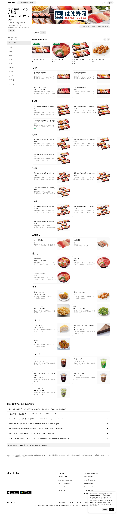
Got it (111, 509)
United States (12, 445)
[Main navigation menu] (4, 3)
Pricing (79, 502)
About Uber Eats (89, 487)
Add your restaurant (65, 480)
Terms (71, 502)
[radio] (37, 32)
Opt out (105, 509)
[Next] (108, 39)
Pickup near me (89, 483)
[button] (58, 409)
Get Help (61, 473)
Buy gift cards (62, 476)
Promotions (62, 490)
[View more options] (107, 8)
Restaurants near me (91, 473)
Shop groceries (89, 490)
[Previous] (104, 39)
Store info (11, 30)
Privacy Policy (62, 502)
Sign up (110, 3)
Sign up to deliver (64, 483)
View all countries (90, 480)
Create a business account (67, 487)
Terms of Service (80, 505)
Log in (103, 3)
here (96, 506)
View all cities (88, 476)
